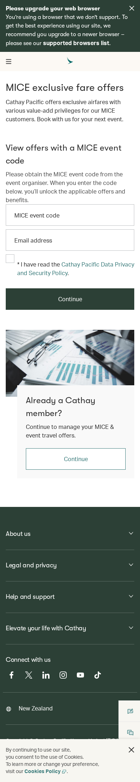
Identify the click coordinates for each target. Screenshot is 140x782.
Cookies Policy (42, 771)
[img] (131, 8)
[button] (131, 750)
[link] (70, 363)
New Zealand (36, 708)
